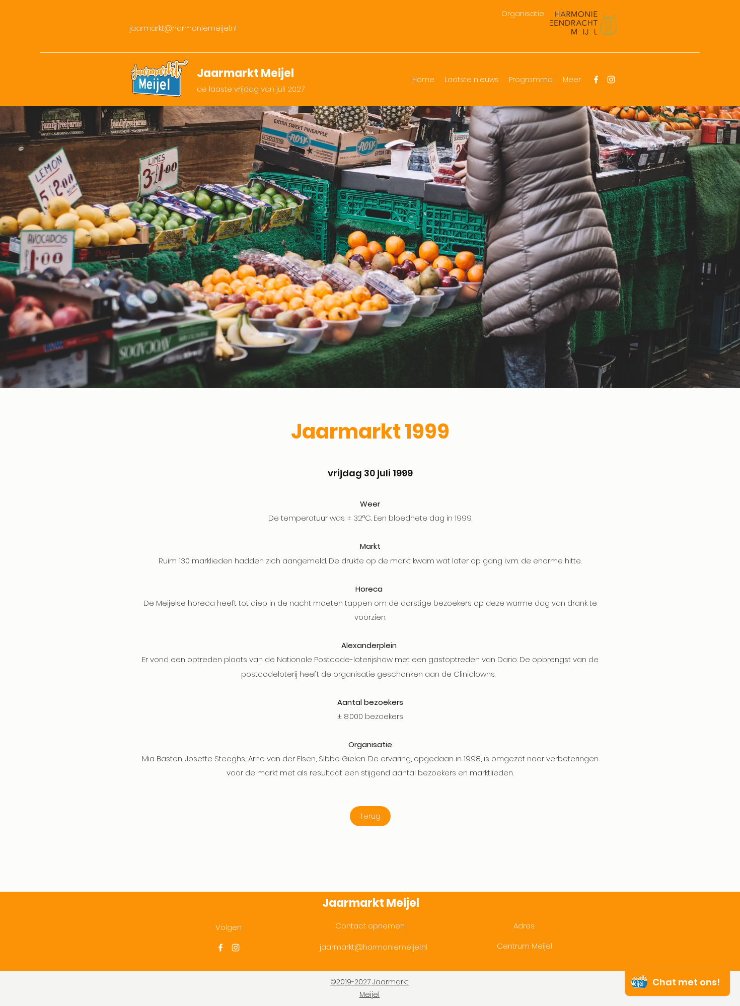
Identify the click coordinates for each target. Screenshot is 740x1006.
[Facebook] (596, 80)
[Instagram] (611, 80)
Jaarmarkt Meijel (245, 73)
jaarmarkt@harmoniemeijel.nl (183, 28)
